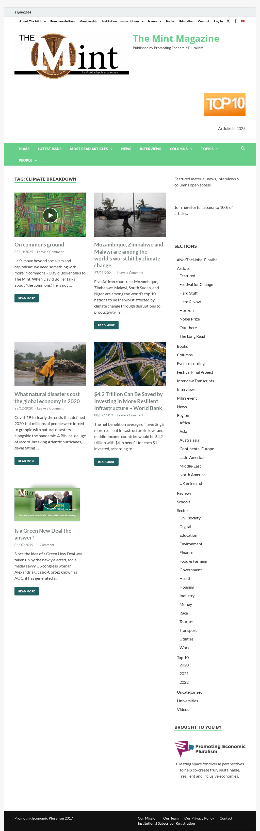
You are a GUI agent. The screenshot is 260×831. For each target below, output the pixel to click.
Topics (207, 148)
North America (192, 474)
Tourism (186, 621)
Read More (24, 297)
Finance (186, 552)
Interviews (150, 148)
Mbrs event (187, 398)
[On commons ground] (50, 216)
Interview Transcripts (195, 380)
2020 (184, 664)
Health (185, 578)
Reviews (184, 493)
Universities (187, 700)
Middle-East (190, 465)
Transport (188, 630)
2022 (184, 682)
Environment (191, 543)
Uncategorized (190, 692)
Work (184, 647)
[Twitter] (228, 21)
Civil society (190, 517)
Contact (203, 21)
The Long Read (192, 336)
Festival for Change (196, 284)
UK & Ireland (191, 483)
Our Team (171, 818)
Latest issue (49, 148)
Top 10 (183, 657)
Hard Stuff (189, 292)
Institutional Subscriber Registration (166, 823)
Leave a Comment (50, 252)
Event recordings (191, 363)
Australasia (189, 440)
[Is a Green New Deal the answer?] (50, 501)
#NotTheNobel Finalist (197, 259)
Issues (152, 21)
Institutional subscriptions (120, 21)
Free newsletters (62, 21)
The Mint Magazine (176, 38)
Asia (183, 431)
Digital (185, 526)
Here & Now (190, 301)
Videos (183, 709)
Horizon (187, 310)
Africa (185, 422)
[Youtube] (242, 21)
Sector (182, 510)
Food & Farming (193, 561)
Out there (188, 327)
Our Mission (147, 818)
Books (170, 21)
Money (186, 604)
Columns (179, 148)
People (25, 160)
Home (24, 148)
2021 (184, 673)
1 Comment (45, 545)
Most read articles (89, 148)
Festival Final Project (195, 372)
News (126, 148)
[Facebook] (235, 21)
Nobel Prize (190, 318)
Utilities (186, 638)
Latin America (192, 457)
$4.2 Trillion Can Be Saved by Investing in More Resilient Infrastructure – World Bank (128, 401)
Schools (183, 501)
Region (183, 415)
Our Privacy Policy (199, 818)
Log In (218, 21)
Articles (183, 268)
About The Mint (30, 21)
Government (191, 569)
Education (186, 21)
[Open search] (243, 148)
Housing (187, 587)
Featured (187, 275)
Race (184, 612)
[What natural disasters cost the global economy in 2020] (50, 365)
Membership (88, 21)
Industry (187, 595)
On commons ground (39, 244)
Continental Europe (197, 448)
